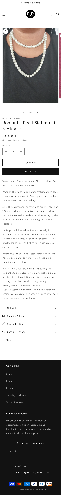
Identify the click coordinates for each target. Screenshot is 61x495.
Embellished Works (26, 489)
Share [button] (9, 340)
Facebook (11, 428)
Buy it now (30, 171)
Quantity (6, 145)
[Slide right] (37, 112)
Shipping (5, 140)
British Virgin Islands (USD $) (29, 472)
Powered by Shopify (39, 489)
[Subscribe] (51, 451)
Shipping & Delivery (16, 395)
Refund (10, 388)
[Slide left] (23, 112)
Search (9, 374)
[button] (3, 14)
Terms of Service (14, 402)
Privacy (9, 381)
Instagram (35, 424)
